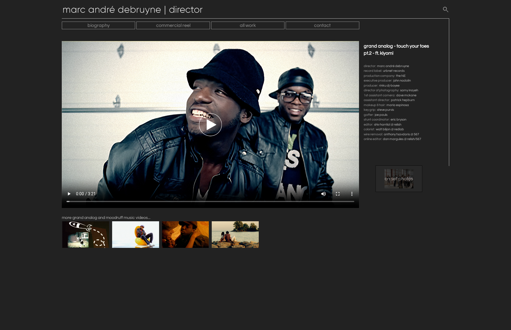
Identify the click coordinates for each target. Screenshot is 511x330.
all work (248, 25)
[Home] (136, 11)
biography (99, 25)
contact (322, 25)
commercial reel (173, 25)
